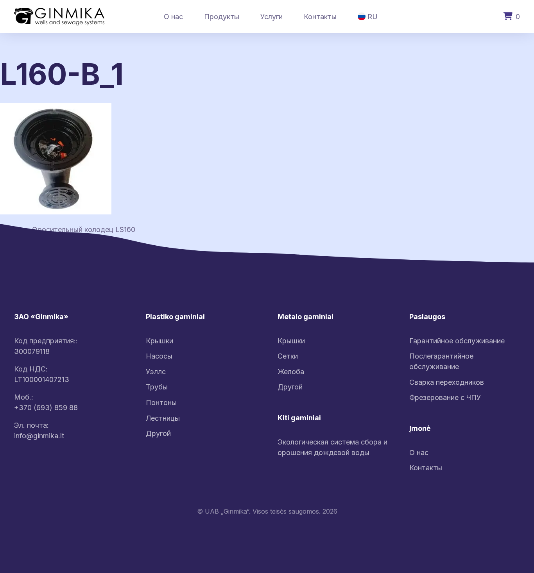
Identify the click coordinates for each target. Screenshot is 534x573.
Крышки (159, 341)
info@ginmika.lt (39, 436)
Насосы (159, 356)
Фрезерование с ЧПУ (445, 397)
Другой (158, 433)
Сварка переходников (446, 382)
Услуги (271, 16)
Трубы (157, 387)
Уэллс (156, 372)
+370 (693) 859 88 (46, 407)
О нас (173, 16)
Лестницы (163, 418)
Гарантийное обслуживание (457, 341)
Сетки (288, 356)
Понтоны (161, 402)
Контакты (320, 16)
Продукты (221, 16)
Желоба (291, 372)
